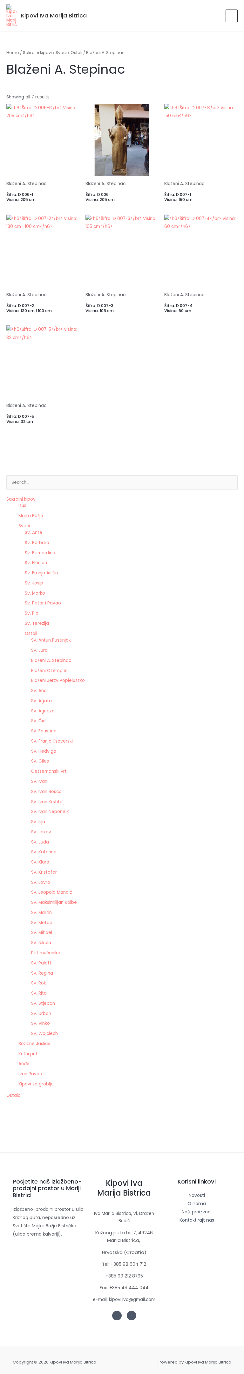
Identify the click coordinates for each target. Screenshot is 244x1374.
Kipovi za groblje (36, 1084)
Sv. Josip (34, 583)
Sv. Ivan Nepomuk (50, 812)
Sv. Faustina (44, 731)
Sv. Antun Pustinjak (51, 640)
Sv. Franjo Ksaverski (52, 741)
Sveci (24, 526)
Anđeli (24, 1064)
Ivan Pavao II (31, 1074)
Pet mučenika (45, 953)
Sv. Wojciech (44, 1033)
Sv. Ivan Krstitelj (47, 802)
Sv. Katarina (44, 852)
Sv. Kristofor (44, 872)
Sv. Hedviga (43, 751)
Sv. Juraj (40, 650)
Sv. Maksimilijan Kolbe (54, 902)
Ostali (31, 633)
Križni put (27, 1054)
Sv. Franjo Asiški (41, 573)
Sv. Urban (41, 1013)
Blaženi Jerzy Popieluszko (58, 680)
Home (12, 52)
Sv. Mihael (41, 933)
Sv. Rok (38, 983)
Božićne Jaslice (34, 1044)
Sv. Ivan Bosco (46, 792)
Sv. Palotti (41, 963)
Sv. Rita (39, 993)
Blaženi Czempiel (49, 671)
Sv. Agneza (43, 711)
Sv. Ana (39, 691)
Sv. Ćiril (38, 721)
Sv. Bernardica (40, 553)
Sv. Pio (31, 613)
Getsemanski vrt (49, 771)
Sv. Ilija (38, 822)
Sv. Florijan (36, 563)
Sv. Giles (40, 761)
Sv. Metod (41, 923)
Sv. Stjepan (43, 1003)
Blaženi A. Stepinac (51, 660)
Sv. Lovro (40, 882)
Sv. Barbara (37, 543)
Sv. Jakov (41, 832)
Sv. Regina (42, 973)
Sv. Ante (33, 533)
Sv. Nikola (41, 943)
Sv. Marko (35, 593)
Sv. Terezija (37, 623)
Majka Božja (30, 516)
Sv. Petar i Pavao (43, 603)
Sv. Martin (41, 913)
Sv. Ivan (39, 781)
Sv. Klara (40, 862)
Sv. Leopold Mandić (51, 892)
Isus (22, 506)
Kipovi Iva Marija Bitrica (54, 15)
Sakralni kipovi (21, 499)
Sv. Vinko (40, 1023)
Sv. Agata (41, 701)
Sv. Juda (40, 842)
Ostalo (13, 1095)
